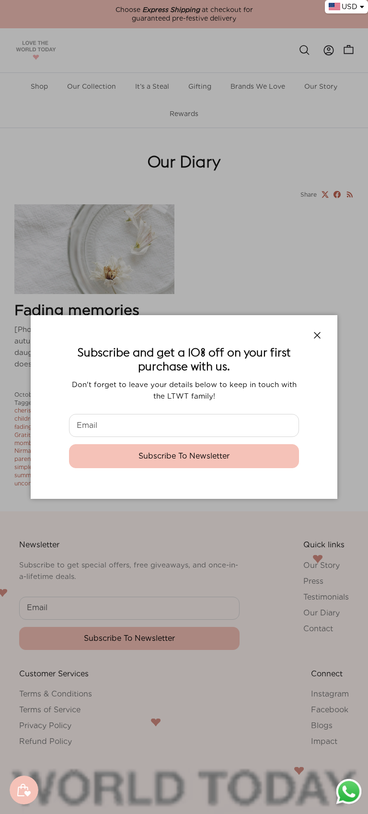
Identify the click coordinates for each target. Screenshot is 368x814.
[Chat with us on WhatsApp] (348, 803)
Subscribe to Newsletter (184, 455)
